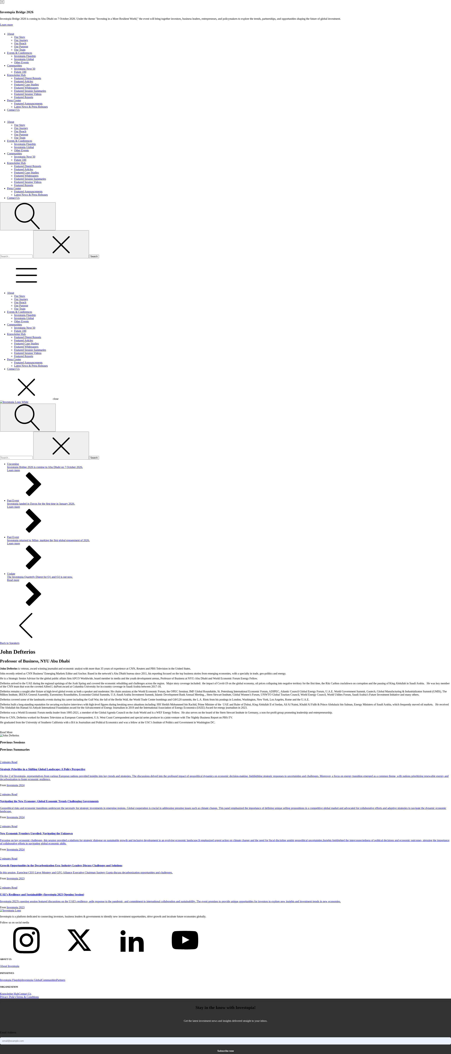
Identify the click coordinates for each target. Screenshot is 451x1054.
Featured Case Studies (26, 84)
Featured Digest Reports (27, 78)
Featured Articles (23, 81)
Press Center (14, 100)
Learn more (6, 24)
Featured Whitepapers (26, 87)
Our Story (19, 37)
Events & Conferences (19, 52)
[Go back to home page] (10, 910)
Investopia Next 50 (24, 68)
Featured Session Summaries (30, 90)
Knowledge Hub (16, 75)
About (10, 33)
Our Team (19, 49)
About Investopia (9, 966)
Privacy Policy (8, 996)
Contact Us (13, 109)
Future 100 (20, 71)
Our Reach (20, 43)
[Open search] (28, 216)
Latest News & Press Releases (31, 106)
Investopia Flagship (25, 56)
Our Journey (21, 40)
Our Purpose (21, 46)
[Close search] (61, 244)
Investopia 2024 (15, 785)
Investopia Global (24, 59)
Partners (60, 980)
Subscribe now (225, 1051)
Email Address (8, 1032)
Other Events (21, 62)
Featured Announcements (28, 103)
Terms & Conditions (27, 996)
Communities (14, 65)
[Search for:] (16, 256)
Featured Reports (23, 97)
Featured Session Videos (27, 94)
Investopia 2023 (15, 878)
